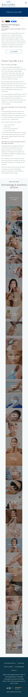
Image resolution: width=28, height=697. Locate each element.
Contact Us (14, 670)
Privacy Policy (21, 663)
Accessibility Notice (19, 666)
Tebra (20, 691)
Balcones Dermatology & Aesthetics (8, 18)
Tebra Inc (14, 663)
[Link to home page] (11, 3)
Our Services (20, 18)
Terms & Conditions (8, 666)
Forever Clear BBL (5, 20)
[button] (26, 2)
